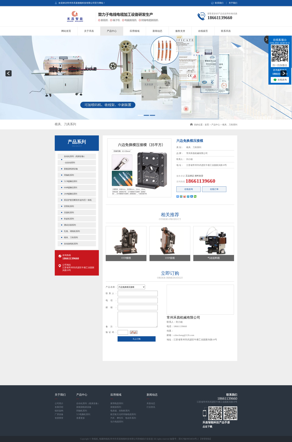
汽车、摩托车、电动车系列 (123, 418)
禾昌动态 (151, 403)
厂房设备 (59, 414)
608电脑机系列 (70, 187)
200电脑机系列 (70, 194)
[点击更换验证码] (133, 332)
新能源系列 (115, 407)
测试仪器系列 (70, 225)
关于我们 (233, 3)
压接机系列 (69, 212)
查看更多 (80, 418)
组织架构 (59, 411)
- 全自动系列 (69, 162)
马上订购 (137, 339)
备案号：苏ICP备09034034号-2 (184, 439)
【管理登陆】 (205, 439)
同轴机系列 (69, 175)
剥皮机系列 (69, 219)
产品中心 (215, 125)
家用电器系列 (116, 403)
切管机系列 (69, 206)
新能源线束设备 (71, 169)
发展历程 (59, 407)
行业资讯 (151, 407)
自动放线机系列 (71, 244)
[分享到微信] (195, 196)
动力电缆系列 (116, 422)
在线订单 (214, 189)
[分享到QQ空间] (181, 196)
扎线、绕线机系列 (72, 231)
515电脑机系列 (70, 181)
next (283, 73)
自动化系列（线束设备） (75, 156)
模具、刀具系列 (229, 125)
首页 (207, 125)
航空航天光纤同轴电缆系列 (123, 414)
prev (8, 73)
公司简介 (59, 403)
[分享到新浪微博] (184, 196)
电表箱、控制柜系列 (120, 411)
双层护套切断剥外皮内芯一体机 (78, 200)
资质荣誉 (59, 418)
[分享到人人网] (191, 196)
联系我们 (219, 3)
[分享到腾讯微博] (188, 196)
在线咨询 (188, 189)
